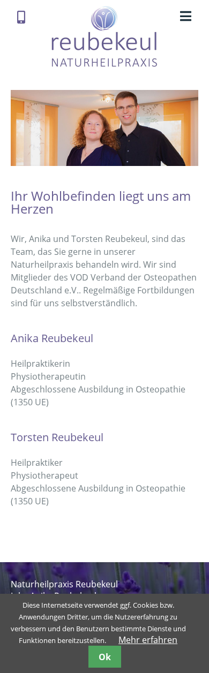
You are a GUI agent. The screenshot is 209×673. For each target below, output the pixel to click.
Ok (105, 657)
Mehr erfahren (147, 640)
